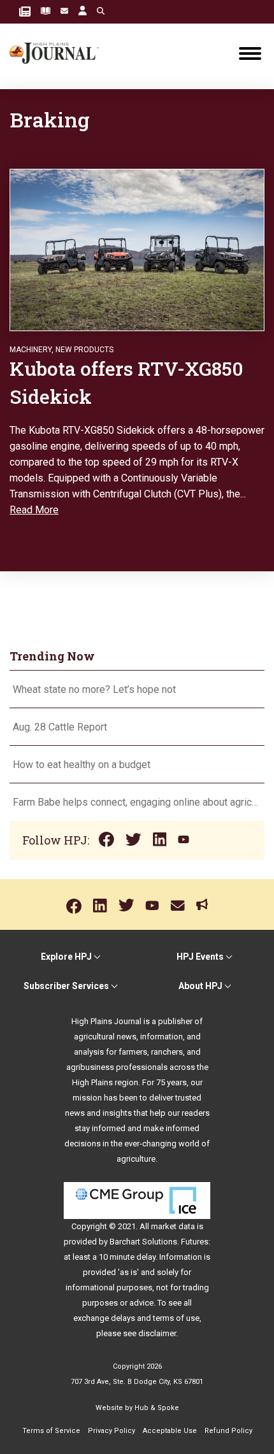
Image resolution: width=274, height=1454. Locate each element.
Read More (34, 510)
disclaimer (157, 1333)
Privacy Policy (111, 1431)
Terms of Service (51, 1431)
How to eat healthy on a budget (81, 765)
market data (173, 1226)
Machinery (31, 349)
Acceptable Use (170, 1431)
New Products (84, 349)
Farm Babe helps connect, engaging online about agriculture (137, 802)
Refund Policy (228, 1431)
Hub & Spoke (156, 1408)
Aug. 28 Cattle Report (60, 727)
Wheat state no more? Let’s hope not (95, 689)
